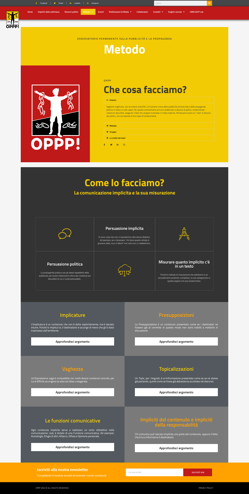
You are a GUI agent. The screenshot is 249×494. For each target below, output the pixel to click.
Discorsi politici (71, 11)
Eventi (101, 11)
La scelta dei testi (117, 138)
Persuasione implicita (124, 228)
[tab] (159, 119)
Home (30, 11)
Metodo (86, 11)
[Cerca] (209, 3)
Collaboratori (142, 11)
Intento (113, 100)
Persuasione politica (65, 264)
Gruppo (113, 131)
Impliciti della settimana (48, 11)
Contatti (156, 11)
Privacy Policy (206, 488)
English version (175, 11)
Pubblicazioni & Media (119, 11)
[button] (159, 100)
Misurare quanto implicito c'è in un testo (184, 264)
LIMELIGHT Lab (196, 11)
